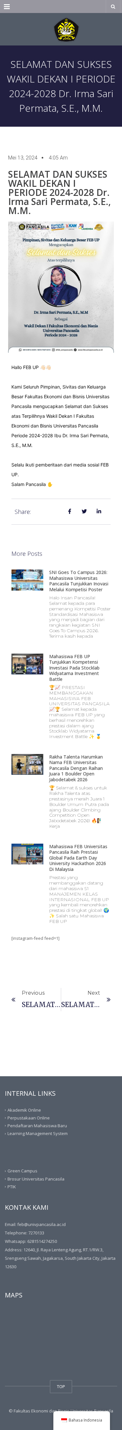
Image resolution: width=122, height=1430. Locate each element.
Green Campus (22, 1171)
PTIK (11, 1187)
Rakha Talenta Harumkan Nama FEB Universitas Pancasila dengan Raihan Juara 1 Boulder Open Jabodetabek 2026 (76, 768)
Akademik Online (24, 1110)
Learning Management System (37, 1133)
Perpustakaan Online (28, 1118)
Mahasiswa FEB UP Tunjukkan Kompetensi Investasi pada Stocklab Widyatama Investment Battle (74, 667)
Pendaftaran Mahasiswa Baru (37, 1126)
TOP (61, 1386)
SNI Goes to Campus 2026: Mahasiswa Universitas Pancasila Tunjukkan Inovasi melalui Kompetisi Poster (78, 581)
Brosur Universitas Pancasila (35, 1178)
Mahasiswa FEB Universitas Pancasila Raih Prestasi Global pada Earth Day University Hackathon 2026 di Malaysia (78, 857)
